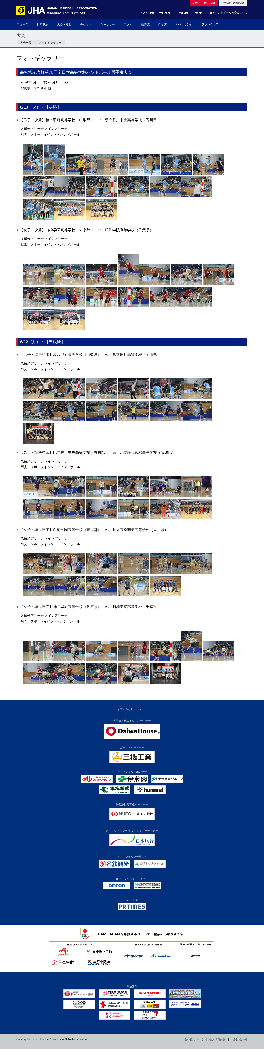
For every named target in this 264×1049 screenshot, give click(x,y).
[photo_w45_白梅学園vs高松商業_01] (38, 572)
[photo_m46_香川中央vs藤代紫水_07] (38, 518)
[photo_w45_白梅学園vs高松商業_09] (101, 595)
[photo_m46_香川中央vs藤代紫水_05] (165, 495)
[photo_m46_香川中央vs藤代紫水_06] (197, 495)
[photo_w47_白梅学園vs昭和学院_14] (38, 328)
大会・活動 (64, 24)
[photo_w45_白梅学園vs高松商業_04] (133, 572)
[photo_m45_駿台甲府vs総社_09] (101, 420)
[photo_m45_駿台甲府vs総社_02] (69, 397)
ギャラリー (107, 24)
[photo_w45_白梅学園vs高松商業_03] (101, 572)
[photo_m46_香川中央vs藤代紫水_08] (69, 518)
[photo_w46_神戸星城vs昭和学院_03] (101, 660)
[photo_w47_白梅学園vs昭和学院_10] (101, 306)
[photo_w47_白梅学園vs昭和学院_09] (69, 306)
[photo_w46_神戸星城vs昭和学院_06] (192, 660)
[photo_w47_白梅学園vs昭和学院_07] (218, 283)
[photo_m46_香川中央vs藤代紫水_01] (38, 495)
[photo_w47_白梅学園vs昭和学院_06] (186, 283)
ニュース (22, 24)
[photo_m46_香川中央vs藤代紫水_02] (69, 495)
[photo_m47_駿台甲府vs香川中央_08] (38, 196)
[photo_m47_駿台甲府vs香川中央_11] (133, 196)
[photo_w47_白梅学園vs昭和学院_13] (197, 306)
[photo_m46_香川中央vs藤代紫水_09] (101, 518)
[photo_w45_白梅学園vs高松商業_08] (69, 595)
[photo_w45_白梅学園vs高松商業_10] (133, 595)
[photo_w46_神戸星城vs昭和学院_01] (38, 660)
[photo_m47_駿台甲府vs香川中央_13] (197, 196)
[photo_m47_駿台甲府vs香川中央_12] (165, 196)
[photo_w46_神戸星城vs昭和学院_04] (133, 660)
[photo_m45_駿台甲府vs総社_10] (133, 420)
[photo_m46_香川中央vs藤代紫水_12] (197, 518)
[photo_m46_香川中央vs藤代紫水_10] (133, 518)
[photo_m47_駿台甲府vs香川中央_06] (176, 173)
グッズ (162, 24)
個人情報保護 (217, 1039)
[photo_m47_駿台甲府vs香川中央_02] (54, 173)
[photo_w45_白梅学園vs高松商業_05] (165, 572)
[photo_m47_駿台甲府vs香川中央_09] (69, 196)
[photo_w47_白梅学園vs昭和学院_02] (69, 283)
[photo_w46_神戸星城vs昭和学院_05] (165, 660)
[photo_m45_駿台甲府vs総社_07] (38, 420)
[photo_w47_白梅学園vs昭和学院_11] (133, 306)
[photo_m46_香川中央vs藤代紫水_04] (133, 495)
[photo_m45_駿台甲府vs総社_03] (101, 397)
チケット (86, 24)
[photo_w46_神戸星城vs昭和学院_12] (165, 683)
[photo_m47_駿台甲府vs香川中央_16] (101, 218)
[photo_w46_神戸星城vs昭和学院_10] (101, 683)
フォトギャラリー (50, 42)
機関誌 (145, 24)
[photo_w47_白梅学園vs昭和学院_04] (128, 283)
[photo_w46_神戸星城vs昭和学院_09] (69, 683)
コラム (128, 24)
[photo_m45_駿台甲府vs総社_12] (197, 420)
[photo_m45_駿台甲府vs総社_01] (38, 397)
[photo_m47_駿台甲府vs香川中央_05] (144, 173)
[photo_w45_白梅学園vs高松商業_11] (165, 595)
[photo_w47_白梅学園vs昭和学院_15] (69, 328)
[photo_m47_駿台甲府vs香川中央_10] (101, 196)
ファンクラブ (210, 24)
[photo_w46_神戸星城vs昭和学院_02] (69, 660)
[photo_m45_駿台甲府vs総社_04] (133, 397)
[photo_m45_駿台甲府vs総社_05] (165, 397)
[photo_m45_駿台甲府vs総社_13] (38, 442)
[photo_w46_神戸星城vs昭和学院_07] (218, 660)
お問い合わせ (239, 1039)
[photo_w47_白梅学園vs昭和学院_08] (38, 306)
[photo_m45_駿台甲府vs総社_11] (165, 420)
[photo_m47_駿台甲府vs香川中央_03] (81, 173)
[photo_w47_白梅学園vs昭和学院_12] (165, 306)
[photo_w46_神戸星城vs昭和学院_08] (38, 683)
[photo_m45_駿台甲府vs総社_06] (197, 397)
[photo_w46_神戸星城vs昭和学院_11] (133, 683)
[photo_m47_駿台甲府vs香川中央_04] (112, 173)
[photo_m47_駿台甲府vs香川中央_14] (38, 218)
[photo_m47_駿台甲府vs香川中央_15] (69, 218)
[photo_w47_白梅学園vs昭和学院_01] (38, 283)
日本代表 (42, 24)
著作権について (194, 1039)
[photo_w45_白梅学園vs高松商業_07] (38, 595)
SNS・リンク (184, 24)
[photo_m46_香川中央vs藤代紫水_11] (165, 518)
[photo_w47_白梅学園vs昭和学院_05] (154, 283)
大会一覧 (26, 42)
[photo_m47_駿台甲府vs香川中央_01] (33, 173)
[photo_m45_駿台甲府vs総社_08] (69, 420)
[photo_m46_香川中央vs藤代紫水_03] (101, 495)
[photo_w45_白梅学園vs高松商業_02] (69, 572)
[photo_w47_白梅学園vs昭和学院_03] (101, 283)
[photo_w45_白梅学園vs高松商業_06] (197, 572)
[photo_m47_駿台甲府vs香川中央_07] (208, 173)
